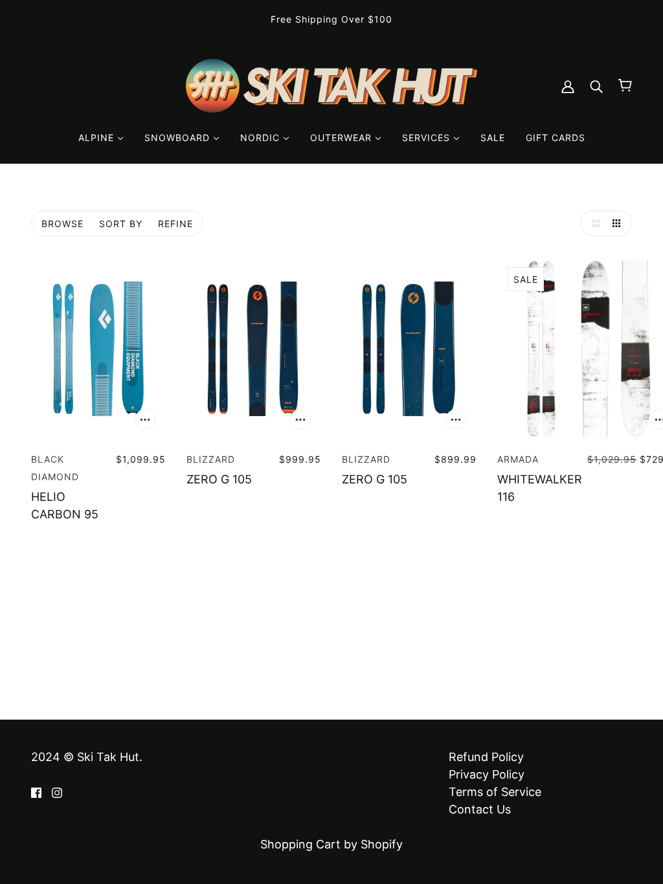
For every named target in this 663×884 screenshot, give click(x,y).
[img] (36, 792)
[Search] (596, 85)
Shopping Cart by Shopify (331, 844)
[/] (331, 84)
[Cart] (625, 85)
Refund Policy (486, 757)
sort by (120, 223)
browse (62, 223)
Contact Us (480, 809)
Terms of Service (495, 792)
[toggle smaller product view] (619, 223)
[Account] (567, 85)
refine (175, 223)
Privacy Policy (486, 774)
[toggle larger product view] (593, 223)
